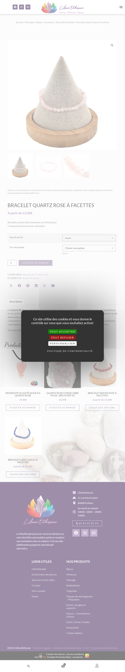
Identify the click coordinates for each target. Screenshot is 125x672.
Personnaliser (62, 343)
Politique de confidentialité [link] (63, 351)
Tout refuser (62, 337)
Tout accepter (62, 331)
